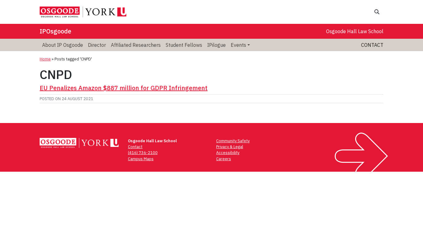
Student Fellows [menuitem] (184, 45)
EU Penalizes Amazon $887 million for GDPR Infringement (123, 88)
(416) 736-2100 (143, 152)
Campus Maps (141, 158)
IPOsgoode (55, 31)
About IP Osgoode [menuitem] (62, 45)
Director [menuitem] (97, 45)
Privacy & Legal (229, 146)
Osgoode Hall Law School (354, 31)
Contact (372, 45)
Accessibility (227, 152)
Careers (223, 158)
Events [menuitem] (238, 45)
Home (45, 59)
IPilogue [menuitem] (216, 45)
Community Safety (233, 140)
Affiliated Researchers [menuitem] (136, 45)
